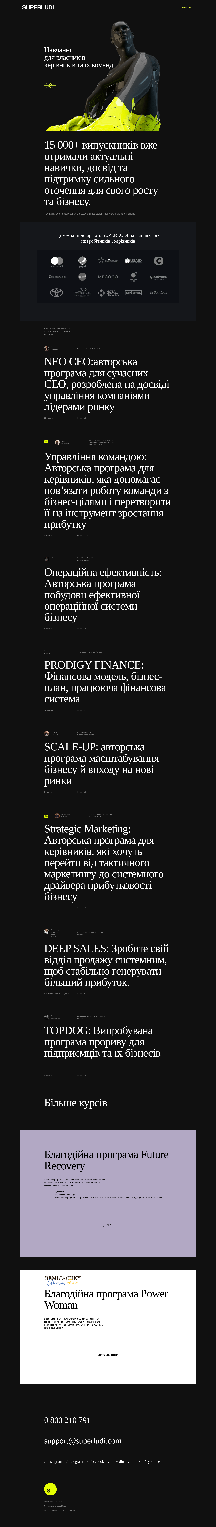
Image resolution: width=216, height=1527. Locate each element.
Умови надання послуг (53, 1501)
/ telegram (74, 1461)
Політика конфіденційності (56, 1506)
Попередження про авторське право (60, 1510)
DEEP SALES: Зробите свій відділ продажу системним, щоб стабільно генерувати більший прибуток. (106, 965)
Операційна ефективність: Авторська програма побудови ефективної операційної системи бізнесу (103, 594)
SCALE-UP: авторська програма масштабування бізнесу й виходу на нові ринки (101, 763)
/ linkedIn (116, 1461)
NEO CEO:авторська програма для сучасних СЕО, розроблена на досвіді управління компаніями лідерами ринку (106, 384)
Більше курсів (77, 1102)
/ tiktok (134, 1461)
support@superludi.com (83, 1440)
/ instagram (53, 1461)
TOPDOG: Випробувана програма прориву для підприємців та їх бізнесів (102, 1042)
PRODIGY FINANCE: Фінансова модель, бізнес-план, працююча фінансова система (105, 681)
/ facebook (95, 1461)
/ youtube (152, 1461)
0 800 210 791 (67, 1420)
